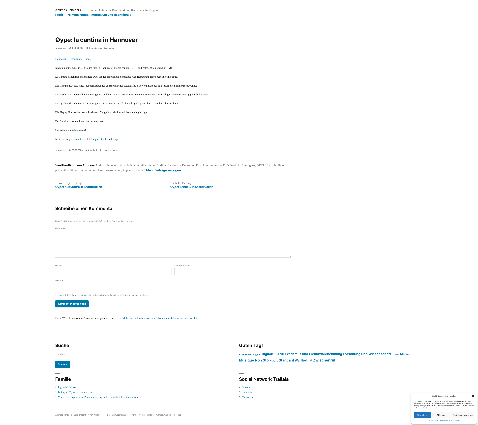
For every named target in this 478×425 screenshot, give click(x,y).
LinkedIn (247, 392)
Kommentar (61, 228)
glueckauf (100, 139)
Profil (59, 15)
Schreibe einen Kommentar (101, 48)
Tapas (87, 59)
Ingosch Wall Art (67, 387)
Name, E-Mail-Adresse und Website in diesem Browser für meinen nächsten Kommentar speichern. (104, 295)
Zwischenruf (324, 360)
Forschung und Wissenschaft (367, 354)
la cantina (79, 139)
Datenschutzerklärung (446, 420)
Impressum (457, 420)
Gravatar (246, 387)
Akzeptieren (422, 415)
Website (59, 280)
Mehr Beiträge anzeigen (163, 170)
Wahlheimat (303, 360)
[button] (473, 396)
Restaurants (75, 59)
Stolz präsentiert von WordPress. (89, 415)
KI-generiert (395, 355)
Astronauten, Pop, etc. (250, 354)
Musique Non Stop (255, 360)
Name (58, 265)
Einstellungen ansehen (462, 415)
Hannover (60, 59)
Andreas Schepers (68, 10)
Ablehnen (441, 415)
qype (115, 150)
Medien (405, 354)
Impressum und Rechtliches (111, 15)
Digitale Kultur (273, 354)
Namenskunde (78, 15)
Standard (92, 150)
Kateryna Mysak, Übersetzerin (75, 392)
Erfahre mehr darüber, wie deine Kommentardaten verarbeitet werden (159, 318)
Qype (116, 139)
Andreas (62, 48)
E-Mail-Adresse (182, 265)
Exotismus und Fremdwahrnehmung (313, 354)
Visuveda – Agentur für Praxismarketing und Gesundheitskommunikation (98, 397)
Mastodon (247, 397)
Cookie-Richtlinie (433, 420)
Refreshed (274, 361)
